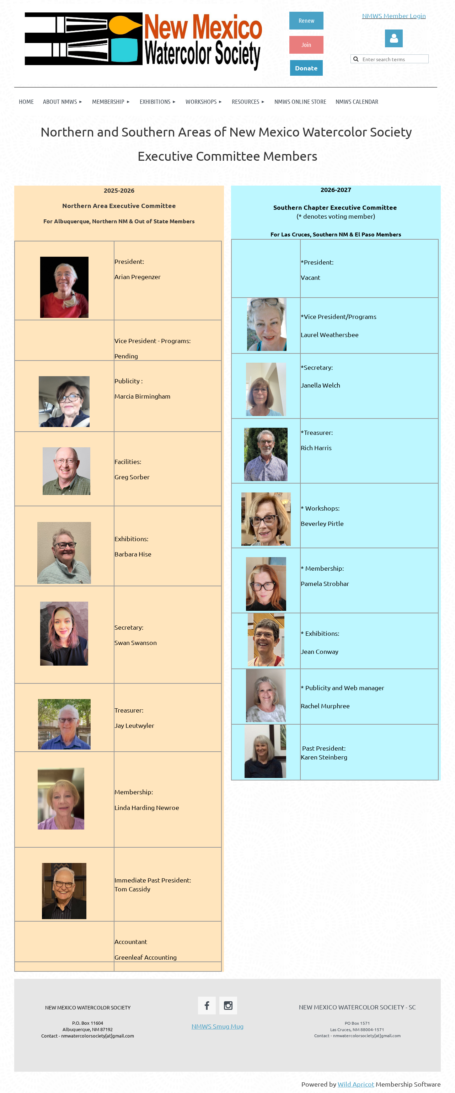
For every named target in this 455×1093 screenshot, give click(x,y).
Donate (306, 68)
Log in (394, 38)
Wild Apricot (356, 1084)
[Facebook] (207, 1005)
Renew (306, 20)
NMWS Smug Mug (217, 1026)
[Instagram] (228, 1005)
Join (306, 44)
